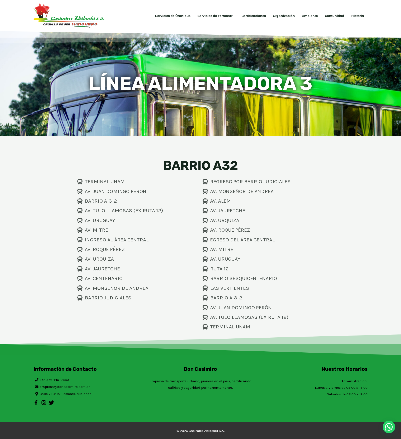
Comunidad (334, 16)
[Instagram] (43, 402)
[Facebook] (36, 402)
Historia (357, 16)
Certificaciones (254, 16)
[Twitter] (51, 402)
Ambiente (310, 16)
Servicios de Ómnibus (172, 16)
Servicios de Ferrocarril (216, 16)
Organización (284, 16)
